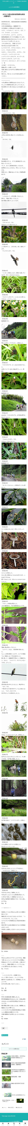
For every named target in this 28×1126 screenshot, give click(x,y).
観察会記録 (5, 1035)
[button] (25, 520)
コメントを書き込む (14, 1048)
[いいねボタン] (3, 1028)
